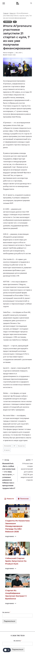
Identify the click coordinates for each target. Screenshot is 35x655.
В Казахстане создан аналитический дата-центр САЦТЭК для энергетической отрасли (27, 470)
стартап (7, 450)
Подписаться (9, 621)
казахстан (21, 446)
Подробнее (10, 536)
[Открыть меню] (3, 3)
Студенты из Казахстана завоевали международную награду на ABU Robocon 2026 (17, 526)
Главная (5, 13)
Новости (12, 13)
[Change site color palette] (7, 650)
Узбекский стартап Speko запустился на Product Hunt (15, 561)
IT (14, 22)
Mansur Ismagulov (8, 52)
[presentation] (17, 511)
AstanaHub (7, 446)
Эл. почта (6, 612)
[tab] (9, 498)
